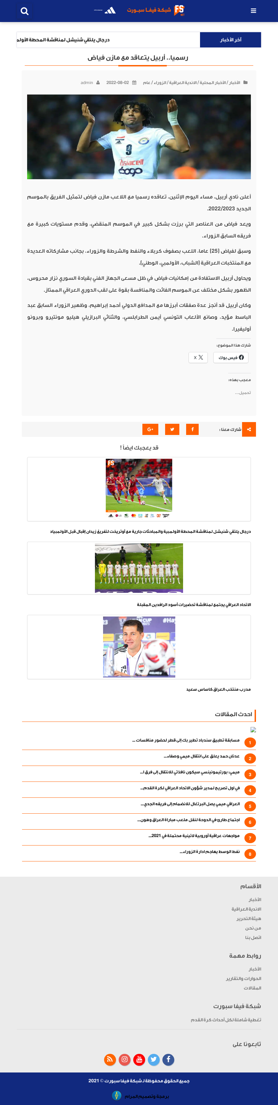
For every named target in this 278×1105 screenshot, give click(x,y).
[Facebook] (168, 1060)
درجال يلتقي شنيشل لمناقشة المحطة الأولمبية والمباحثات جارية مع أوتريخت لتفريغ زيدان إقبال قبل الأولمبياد (150, 531)
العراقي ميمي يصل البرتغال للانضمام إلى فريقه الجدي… (190, 803)
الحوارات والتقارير (243, 978)
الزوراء (160, 82)
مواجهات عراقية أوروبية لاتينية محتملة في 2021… (194, 835)
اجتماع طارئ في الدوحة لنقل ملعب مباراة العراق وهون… (188, 819)
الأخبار (234, 82)
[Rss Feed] (110, 1060)
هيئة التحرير (248, 918)
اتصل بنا (253, 937)
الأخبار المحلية (213, 82)
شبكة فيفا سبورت (123, 1080)
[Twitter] (154, 1060)
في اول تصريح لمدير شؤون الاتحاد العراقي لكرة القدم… (190, 788)
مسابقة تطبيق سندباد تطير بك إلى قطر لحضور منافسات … (186, 740)
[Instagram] (125, 1060)
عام (147, 82)
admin (87, 82)
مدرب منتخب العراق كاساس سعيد (218, 689)
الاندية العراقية (183, 82)
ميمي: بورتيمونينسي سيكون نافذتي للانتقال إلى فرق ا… (190, 772)
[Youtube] (139, 1060)
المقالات (252, 988)
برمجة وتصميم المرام (147, 1096)
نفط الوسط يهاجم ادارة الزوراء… (210, 851)
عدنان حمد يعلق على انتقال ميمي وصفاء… (202, 756)
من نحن (253, 928)
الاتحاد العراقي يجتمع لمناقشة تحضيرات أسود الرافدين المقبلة (194, 604)
